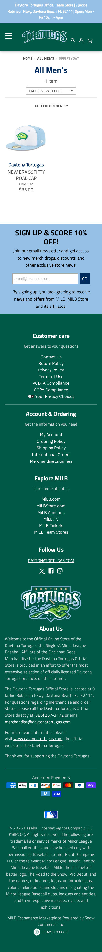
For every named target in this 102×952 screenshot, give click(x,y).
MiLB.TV (51, 519)
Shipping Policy (51, 448)
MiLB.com (51, 499)
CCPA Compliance (51, 390)
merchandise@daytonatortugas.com (38, 722)
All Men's (45, 58)
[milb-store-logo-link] (51, 819)
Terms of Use (51, 376)
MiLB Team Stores (51, 532)
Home (28, 58)
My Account (51, 434)
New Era (26, 183)
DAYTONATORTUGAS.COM (51, 560)
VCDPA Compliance (51, 383)
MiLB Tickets (51, 525)
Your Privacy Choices (54, 396)
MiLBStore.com (51, 506)
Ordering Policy (51, 441)
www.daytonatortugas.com (37, 739)
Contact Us (51, 357)
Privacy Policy (51, 370)
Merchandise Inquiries (51, 461)
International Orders (51, 454)
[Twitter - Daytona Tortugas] (42, 571)
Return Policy (51, 363)
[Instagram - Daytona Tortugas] (60, 571)
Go (84, 279)
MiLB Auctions (51, 512)
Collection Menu (50, 106)
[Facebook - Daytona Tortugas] (51, 571)
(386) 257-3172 (49, 715)
